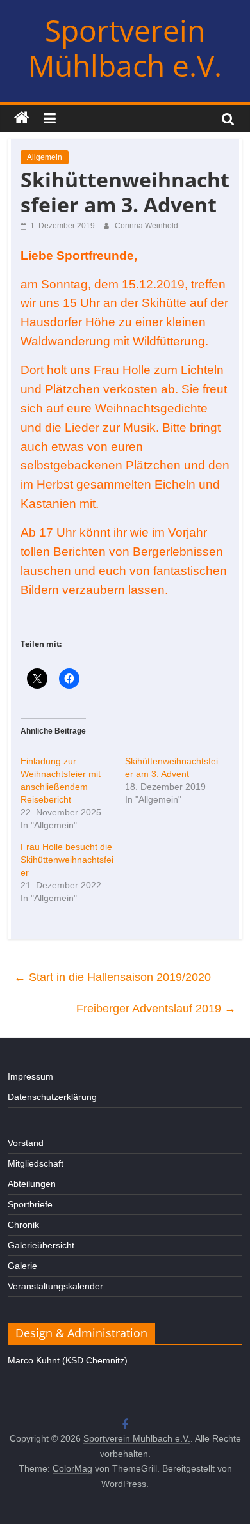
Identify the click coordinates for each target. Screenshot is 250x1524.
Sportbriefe (30, 1204)
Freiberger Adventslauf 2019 (156, 1008)
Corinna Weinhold (146, 225)
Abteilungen (32, 1184)
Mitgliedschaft (35, 1163)
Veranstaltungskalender (55, 1286)
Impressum (30, 1076)
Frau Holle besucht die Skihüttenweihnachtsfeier (67, 859)
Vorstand (26, 1143)
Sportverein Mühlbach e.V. (125, 47)
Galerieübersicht (41, 1245)
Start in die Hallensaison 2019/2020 (112, 977)
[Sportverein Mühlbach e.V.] (22, 118)
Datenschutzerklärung (52, 1097)
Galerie (22, 1266)
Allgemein (44, 157)
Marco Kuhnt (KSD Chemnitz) (68, 1360)
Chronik (23, 1225)
